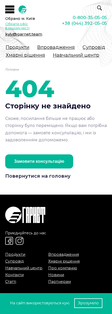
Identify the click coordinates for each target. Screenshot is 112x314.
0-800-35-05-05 (90, 17)
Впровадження (56, 47)
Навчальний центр (76, 55)
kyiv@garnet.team (23, 34)
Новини (56, 274)
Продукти (17, 47)
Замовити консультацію (39, 161)
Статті (10, 281)
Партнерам (59, 281)
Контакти (14, 274)
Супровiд (94, 47)
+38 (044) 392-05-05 (84, 23)
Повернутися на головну (38, 176)
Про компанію (62, 268)
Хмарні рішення (25, 55)
